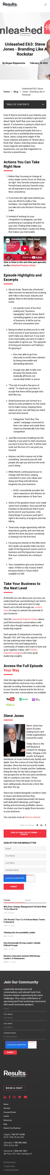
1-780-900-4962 (20, 1143)
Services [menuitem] (7, 1108)
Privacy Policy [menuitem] (9, 1166)
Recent (28, 900)
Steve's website (32, 817)
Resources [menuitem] (8, 1120)
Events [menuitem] (6, 1116)
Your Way (11, 670)
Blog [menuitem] (5, 1124)
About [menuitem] (6, 1104)
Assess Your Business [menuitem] (12, 1128)
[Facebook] (45, 825)
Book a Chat (14, 1088)
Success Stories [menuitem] (10, 1112)
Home (7, 91)
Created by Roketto (11, 1170)
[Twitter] (37, 825)
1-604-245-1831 (20, 1151)
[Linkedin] (41, 825)
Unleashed (25, 33)
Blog (16, 91)
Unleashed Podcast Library (22, 265)
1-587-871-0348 (17, 1134)
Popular (7, 900)
